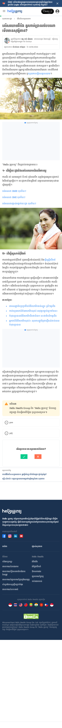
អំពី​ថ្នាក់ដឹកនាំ (36, 566)
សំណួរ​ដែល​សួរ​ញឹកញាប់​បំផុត (12, 584)
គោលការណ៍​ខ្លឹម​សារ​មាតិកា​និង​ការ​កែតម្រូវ (13, 573)
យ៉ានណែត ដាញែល (19, 47)
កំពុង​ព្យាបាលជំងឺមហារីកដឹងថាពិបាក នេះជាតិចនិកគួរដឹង (33, 316)
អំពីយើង (35, 561)
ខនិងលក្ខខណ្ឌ (7, 561)
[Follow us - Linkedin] (15, 536)
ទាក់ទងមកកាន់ (37, 581)
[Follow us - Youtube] (21, 536)
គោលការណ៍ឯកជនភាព (10, 566)
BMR (15, 191)
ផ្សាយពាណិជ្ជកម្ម (38, 576)
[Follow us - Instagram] (10, 536)
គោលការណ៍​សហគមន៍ (10, 589)
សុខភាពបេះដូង (7, 18)
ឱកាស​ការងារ (36, 571)
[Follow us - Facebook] (4, 536)
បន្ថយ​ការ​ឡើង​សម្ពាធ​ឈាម (39, 73)
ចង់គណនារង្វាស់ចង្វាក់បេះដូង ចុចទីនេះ (18, 203)
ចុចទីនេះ (22, 191)
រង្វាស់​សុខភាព (37, 546)
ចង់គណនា (7, 191)
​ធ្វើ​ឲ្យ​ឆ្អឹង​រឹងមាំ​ (50, 260)
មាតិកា (4, 546)
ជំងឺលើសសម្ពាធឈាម (24, 18)
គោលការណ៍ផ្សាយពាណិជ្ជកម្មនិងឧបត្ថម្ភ (15, 579)
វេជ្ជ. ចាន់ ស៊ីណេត (27, 39)
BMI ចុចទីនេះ (18, 197)
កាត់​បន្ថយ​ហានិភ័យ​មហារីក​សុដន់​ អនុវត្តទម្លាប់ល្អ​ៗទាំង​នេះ (33, 311)
